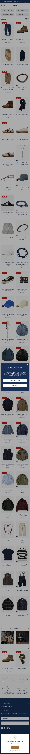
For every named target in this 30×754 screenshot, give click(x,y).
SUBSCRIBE (15, 385)
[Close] (27, 364)
